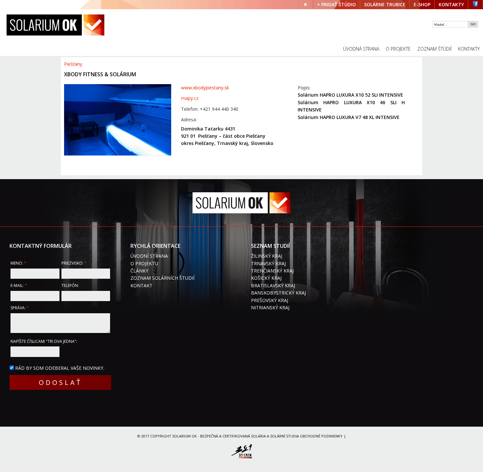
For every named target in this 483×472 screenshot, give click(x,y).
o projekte (398, 49)
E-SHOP (422, 4)
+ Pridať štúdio (336, 4)
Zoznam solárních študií (162, 278)
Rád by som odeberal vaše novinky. (59, 368)
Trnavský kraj (268, 263)
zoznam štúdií (434, 49)
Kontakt (141, 285)
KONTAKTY (451, 4)
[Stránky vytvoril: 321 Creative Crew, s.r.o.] (241, 452)
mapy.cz (189, 98)
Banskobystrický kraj (278, 293)
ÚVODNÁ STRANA (361, 49)
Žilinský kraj (266, 256)
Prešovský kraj (269, 300)
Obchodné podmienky (321, 436)
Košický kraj (266, 278)
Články (139, 271)
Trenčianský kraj (272, 271)
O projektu (144, 263)
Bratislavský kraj (273, 285)
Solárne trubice (384, 4)
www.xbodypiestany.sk (205, 87)
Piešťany (73, 64)
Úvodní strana (149, 256)
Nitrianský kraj (270, 307)
